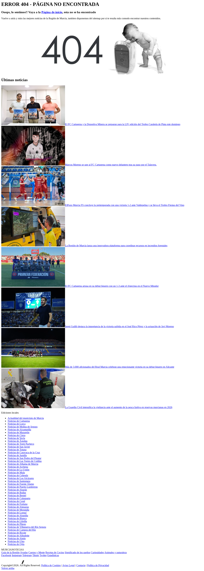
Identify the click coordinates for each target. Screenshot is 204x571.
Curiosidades (97, 552)
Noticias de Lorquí (17, 512)
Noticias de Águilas (17, 441)
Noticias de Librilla (17, 521)
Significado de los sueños (77, 552)
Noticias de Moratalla (18, 509)
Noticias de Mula (16, 472)
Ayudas (24, 552)
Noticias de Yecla (16, 438)
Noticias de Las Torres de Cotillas (25, 461)
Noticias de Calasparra (19, 498)
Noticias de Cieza (16, 435)
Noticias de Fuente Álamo (21, 484)
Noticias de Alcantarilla (19, 429)
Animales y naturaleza (115, 552)
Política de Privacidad (98, 565)
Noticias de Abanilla (18, 515)
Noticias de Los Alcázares (21, 478)
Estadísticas (53, 555)
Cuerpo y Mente (36, 552)
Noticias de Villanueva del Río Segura (27, 527)
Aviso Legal (68, 565)
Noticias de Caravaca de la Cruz (24, 452)
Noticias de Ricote (17, 532)
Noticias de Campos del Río (22, 529)
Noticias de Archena (18, 466)
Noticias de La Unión (18, 469)
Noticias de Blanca (17, 518)
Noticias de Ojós (16, 544)
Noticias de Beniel (17, 495)
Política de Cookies (51, 565)
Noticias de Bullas (17, 492)
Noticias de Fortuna (17, 504)
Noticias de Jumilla (17, 455)
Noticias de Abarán (17, 489)
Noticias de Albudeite (18, 535)
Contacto (80, 565)
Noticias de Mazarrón (18, 432)
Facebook (6, 555)
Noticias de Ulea (16, 541)
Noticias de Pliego (17, 524)
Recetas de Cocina (54, 552)
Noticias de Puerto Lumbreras (23, 487)
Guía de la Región (10, 552)
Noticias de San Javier (19, 446)
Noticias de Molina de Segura (22, 426)
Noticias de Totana (17, 449)
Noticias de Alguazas (18, 507)
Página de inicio (51, 12)
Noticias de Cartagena (19, 421)
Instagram (17, 555)
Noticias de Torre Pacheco (21, 444)
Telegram (27, 555)
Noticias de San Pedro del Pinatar (24, 458)
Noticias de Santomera (19, 481)
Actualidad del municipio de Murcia (26, 418)
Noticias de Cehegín (18, 475)
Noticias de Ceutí (16, 501)
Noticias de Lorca (17, 423)
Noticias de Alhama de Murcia (23, 464)
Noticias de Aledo (17, 538)
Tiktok (35, 555)
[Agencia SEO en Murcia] (12, 563)
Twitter (43, 555)
